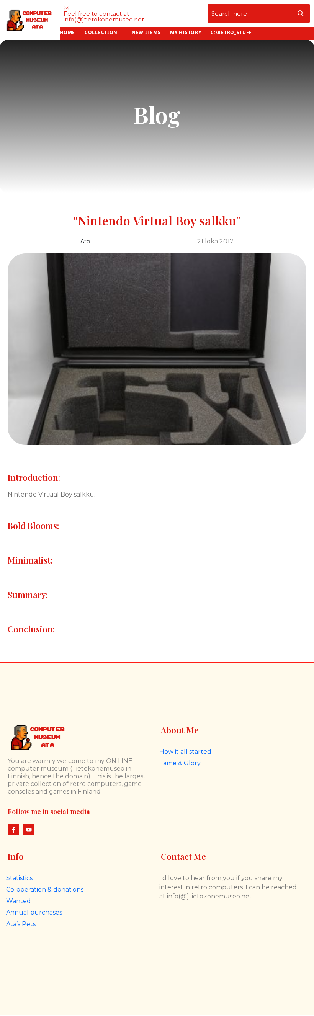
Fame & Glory (180, 763)
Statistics (19, 878)
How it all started (185, 751)
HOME (67, 32)
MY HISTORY (185, 32)
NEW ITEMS (146, 32)
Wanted (18, 901)
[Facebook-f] (13, 829)
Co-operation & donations (44, 889)
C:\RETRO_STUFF (231, 32)
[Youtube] (28, 829)
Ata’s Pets (21, 924)
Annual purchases (34, 912)
